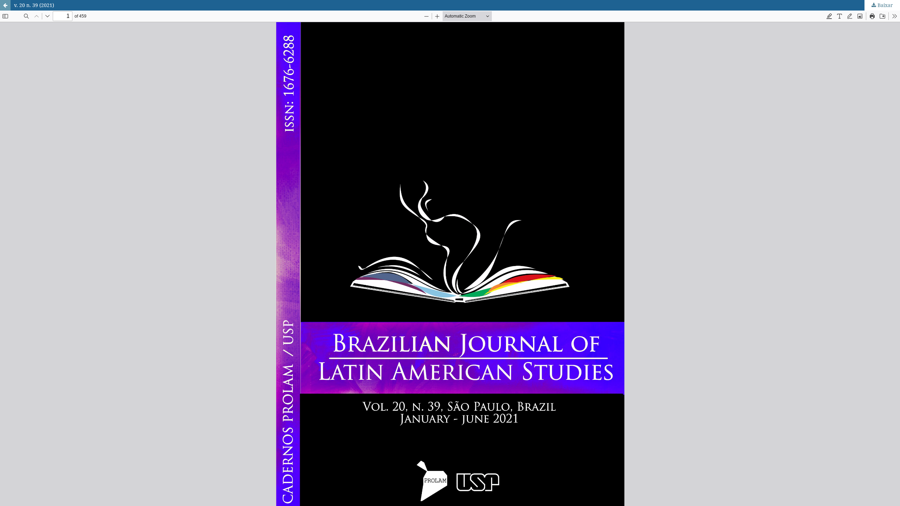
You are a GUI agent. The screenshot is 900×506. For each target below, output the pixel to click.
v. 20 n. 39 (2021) (34, 5)
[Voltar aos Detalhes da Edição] (5, 5)
